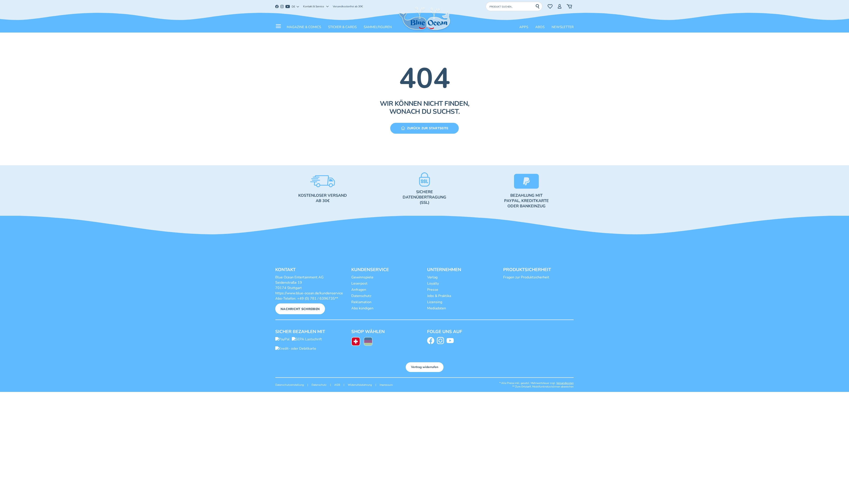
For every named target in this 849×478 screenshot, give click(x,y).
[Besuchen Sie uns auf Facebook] (431, 340)
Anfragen (358, 289)
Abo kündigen (362, 308)
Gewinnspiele (362, 277)
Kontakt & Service (313, 6)
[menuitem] (355, 342)
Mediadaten (436, 308)
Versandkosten (565, 383)
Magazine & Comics (304, 27)
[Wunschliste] (550, 6)
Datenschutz (361, 295)
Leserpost (359, 283)
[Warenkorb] (569, 6)
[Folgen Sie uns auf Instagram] (441, 340)
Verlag (432, 277)
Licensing (434, 302)
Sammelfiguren (378, 27)
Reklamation (361, 302)
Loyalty (433, 283)
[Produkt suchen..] (538, 6)
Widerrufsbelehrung (360, 385)
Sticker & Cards (342, 27)
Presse (432, 289)
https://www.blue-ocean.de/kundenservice (309, 293)
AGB (337, 385)
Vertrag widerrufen (424, 367)
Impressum (386, 385)
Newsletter (563, 27)
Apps (523, 27)
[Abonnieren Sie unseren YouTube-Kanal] (451, 340)
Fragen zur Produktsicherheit (526, 277)
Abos (540, 27)
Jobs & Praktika (439, 295)
